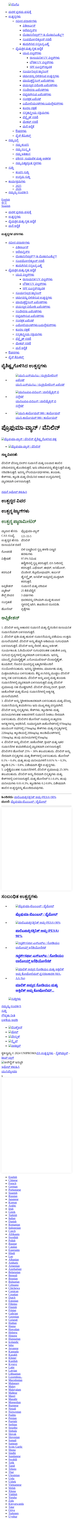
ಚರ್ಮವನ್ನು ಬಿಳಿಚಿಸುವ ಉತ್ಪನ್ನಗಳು (41, 76)
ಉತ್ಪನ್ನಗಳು (15, 16)
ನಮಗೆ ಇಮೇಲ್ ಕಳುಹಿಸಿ (14, 491)
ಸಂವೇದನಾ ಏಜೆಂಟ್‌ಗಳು (36, 89)
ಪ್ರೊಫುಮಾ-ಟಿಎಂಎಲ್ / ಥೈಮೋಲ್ (28, 801)
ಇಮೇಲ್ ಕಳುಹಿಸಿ (10, 1066)
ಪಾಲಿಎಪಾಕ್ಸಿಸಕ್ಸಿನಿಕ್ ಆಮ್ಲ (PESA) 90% (35, 797)
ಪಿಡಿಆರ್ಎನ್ (29, 25)
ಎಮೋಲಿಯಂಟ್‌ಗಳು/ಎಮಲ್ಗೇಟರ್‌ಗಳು (43, 103)
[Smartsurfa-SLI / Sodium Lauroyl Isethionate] (40, 947)
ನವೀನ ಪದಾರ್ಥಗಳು (26, 21)
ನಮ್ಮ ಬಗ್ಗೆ (13, 140)
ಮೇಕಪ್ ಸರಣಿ (30, 121)
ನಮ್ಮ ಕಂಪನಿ (22, 144)
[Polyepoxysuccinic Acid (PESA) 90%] (38, 922)
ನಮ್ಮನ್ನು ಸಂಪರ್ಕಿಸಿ (18, 192)
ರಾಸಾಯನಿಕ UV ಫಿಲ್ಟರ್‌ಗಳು (45, 57)
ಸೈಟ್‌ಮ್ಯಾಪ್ (62, 1053)
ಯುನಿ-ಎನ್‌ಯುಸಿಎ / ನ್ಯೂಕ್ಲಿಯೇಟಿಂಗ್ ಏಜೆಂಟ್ (40, 384)
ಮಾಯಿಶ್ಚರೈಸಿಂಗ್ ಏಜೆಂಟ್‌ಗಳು (38, 80)
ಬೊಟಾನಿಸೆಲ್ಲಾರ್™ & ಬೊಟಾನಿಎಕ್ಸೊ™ (43, 34)
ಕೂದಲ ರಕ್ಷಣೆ (30, 108)
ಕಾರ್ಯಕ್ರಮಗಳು (17, 181)
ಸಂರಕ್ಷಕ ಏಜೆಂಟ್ (32, 98)
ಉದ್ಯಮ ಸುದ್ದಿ (23, 176)
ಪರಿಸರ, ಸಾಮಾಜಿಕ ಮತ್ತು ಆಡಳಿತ (33, 158)
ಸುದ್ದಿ (11, 167)
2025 (18, 185)
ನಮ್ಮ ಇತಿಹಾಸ (23, 153)
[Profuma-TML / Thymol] (35, 906)
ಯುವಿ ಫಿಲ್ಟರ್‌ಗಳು (32, 53)
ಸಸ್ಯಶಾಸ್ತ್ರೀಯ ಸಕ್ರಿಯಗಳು (36, 112)
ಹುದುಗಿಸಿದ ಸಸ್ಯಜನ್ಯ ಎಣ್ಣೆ (36, 43)
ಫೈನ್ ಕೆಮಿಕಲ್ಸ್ (23, 135)
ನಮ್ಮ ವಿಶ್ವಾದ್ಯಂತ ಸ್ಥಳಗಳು (28, 163)
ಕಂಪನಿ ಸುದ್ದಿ (22, 172)
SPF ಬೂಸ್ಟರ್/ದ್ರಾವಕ (41, 66)
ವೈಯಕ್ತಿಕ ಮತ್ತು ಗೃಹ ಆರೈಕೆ (29, 48)
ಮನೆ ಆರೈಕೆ (28, 126)
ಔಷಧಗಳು (21, 131)
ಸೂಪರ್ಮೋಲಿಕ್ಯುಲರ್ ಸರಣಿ (37, 39)
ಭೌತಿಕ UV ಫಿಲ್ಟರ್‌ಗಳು (42, 62)
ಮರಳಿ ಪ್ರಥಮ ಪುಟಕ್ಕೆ (20, 11)
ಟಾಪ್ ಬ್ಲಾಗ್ (7, 1057)
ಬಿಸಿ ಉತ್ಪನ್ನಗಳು (44, 1053)
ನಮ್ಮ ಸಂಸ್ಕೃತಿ (23, 149)
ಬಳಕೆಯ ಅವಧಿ (9, 1020)
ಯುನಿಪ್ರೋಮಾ (9, 1071)
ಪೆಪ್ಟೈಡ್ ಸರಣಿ (30, 117)
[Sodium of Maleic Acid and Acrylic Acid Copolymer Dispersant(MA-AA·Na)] (40, 978)
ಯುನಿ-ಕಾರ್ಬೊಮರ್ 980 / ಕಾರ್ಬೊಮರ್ (36, 417)
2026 (18, 189)
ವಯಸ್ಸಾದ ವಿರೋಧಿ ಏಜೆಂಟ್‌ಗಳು (40, 85)
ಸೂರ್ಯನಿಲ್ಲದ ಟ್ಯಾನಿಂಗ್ (35, 71)
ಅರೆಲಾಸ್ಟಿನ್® (30, 30)
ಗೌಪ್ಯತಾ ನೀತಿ (8, 1015)
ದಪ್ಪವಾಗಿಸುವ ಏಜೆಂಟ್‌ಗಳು (37, 94)
